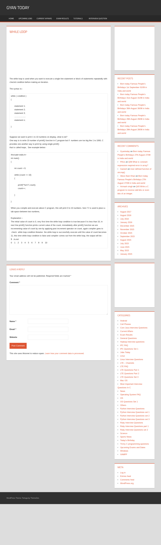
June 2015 (124, 247)
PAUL (122, 162)
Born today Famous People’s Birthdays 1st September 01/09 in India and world (132, 87)
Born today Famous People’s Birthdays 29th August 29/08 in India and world (133, 119)
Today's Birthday (127, 440)
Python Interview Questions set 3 (134, 419)
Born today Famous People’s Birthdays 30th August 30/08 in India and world (133, 108)
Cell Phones (125, 324)
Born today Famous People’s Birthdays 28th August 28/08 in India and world (133, 129)
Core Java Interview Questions (133, 328)
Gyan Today (17, 7)
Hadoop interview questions (132, 342)
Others (123, 405)
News (122, 391)
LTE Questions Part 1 (129, 370)
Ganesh (123, 169)
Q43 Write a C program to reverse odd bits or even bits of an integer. (133, 190)
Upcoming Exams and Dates (132, 447)
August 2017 (125, 212)
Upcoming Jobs (25, 18)
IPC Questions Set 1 (129, 349)
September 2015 (127, 236)
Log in (123, 473)
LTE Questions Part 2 (129, 373)
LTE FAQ (124, 366)
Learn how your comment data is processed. (64, 353)
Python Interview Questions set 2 (134, 416)
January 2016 (126, 222)
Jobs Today (125, 352)
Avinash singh (126, 186)
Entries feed (125, 476)
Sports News (126, 437)
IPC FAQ (124, 345)
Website (13, 337)
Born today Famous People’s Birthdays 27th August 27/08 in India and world (134, 155)
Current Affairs (44, 18)
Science (123, 433)
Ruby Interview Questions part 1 (134, 426)
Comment (15, 282)
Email (13, 329)
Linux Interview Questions (131, 359)
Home (11, 18)
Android (123, 321)
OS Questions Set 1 (129, 402)
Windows (124, 451)
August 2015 (125, 240)
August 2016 (125, 215)
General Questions (128, 338)
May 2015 (124, 250)
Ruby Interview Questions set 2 (134, 430)
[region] (59, 54)
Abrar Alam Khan (127, 176)
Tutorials (78, 18)
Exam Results (62, 18)
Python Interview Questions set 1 (134, 412)
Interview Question (98, 18)
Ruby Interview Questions (131, 423)
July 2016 (124, 219)
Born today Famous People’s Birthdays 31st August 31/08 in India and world (133, 98)
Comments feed (127, 480)
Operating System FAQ (130, 394)
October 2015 (126, 233)
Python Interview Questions (132, 409)
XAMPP (123, 454)
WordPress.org (127, 483)
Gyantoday (125, 151)
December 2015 (127, 226)
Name (13, 321)
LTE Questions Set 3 (129, 377)
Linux (122, 356)
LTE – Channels (127, 363)
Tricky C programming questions (134, 444)
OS (121, 398)
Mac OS (123, 380)
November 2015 (127, 229)
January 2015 (126, 254)
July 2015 (124, 243)
